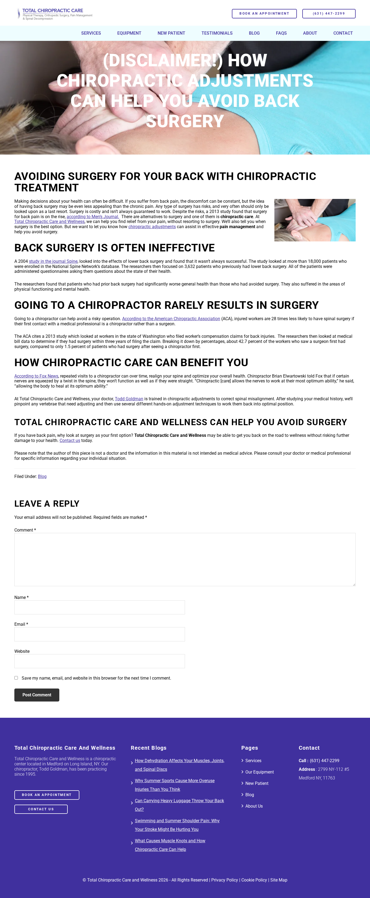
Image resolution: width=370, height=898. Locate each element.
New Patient (256, 783)
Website (22, 651)
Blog (42, 476)
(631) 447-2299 (329, 13)
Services (253, 760)
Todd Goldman (129, 398)
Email (21, 624)
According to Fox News (36, 376)
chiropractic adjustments (152, 226)
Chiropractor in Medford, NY (54, 13)
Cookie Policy (254, 880)
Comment (25, 530)
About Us (254, 806)
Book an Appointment (264, 13)
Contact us (70, 440)
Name (21, 597)
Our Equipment (259, 772)
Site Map (278, 880)
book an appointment (47, 795)
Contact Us (41, 809)
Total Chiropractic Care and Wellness (49, 221)
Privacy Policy (224, 880)
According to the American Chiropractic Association (171, 318)
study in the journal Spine (53, 261)
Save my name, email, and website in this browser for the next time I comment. (96, 678)
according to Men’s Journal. (93, 216)
